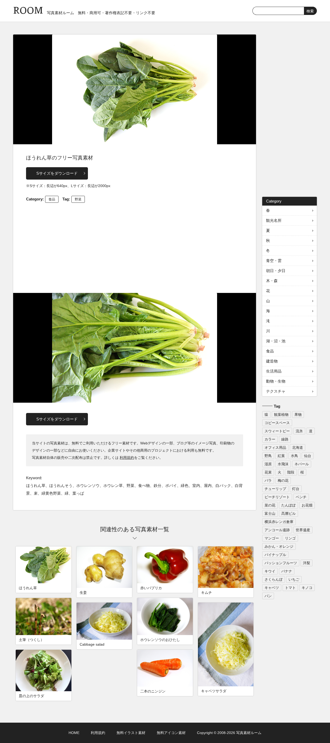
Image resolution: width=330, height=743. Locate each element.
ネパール (301, 464)
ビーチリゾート (277, 497)
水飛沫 (283, 464)
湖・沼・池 (275, 341)
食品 (51, 199)
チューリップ (275, 489)
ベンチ (301, 497)
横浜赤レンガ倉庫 (279, 522)
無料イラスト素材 (131, 733)
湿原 (268, 464)
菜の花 (270, 505)
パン (268, 596)
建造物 (272, 361)
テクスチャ (275, 391)
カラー (270, 439)
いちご (293, 579)
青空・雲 (274, 260)
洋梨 (306, 563)
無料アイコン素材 (171, 733)
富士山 (270, 513)
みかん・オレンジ (279, 546)
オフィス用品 (275, 447)
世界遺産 (303, 530)
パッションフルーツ (281, 563)
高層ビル (288, 513)
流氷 (299, 431)
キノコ (307, 588)
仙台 (307, 456)
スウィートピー (277, 431)
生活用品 (274, 371)
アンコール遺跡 (277, 530)
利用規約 (127, 457)
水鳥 (294, 456)
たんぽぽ (288, 505)
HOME (74, 733)
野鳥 (268, 456)
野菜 (78, 199)
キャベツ (272, 588)
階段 (290, 472)
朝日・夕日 (275, 270)
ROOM (28, 10)
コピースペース (277, 423)
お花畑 (307, 505)
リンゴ (290, 538)
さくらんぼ (274, 579)
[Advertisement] (134, 246)
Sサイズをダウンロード (57, 173)
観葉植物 (281, 414)
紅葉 (281, 456)
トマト (290, 588)
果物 (298, 414)
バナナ (286, 571)
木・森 (272, 280)
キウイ (270, 571)
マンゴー (272, 538)
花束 (268, 472)
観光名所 (274, 220)
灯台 (295, 489)
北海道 (297, 447)
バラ (268, 480)
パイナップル (275, 555)
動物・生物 (275, 381)
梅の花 (283, 480)
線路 (284, 439)
